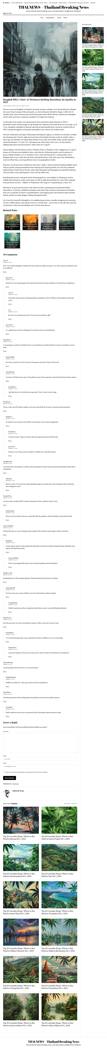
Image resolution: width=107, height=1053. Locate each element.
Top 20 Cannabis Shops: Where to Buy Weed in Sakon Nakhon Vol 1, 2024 (57, 1024)
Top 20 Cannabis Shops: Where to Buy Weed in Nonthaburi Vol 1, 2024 (57, 986)
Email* (5, 763)
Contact (93, 3)
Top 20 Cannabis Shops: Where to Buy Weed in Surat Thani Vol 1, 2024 (19, 912)
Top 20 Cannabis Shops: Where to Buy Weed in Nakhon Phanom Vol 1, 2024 (19, 949)
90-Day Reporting (16, 3)
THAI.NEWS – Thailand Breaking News (53, 7)
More (65, 18)
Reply (5, 272)
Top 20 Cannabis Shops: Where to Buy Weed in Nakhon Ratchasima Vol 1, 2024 (58, 949)
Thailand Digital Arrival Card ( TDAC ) (36, 3)
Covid (59, 18)
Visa (41, 18)
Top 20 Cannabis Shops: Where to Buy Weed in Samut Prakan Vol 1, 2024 (57, 837)
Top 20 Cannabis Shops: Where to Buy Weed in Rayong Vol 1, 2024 (19, 837)
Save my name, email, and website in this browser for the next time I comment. (27, 772)
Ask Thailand (53, 3)
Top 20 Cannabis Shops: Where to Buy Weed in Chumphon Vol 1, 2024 (57, 912)
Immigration (50, 18)
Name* (5, 756)
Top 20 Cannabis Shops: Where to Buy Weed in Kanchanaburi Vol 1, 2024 (19, 874)
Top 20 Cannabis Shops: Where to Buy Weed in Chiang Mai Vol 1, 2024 (19, 986)
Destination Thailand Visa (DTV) (79, 3)
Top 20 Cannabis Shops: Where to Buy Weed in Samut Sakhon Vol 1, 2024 (19, 1024)
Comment (5, 731)
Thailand (15, 784)
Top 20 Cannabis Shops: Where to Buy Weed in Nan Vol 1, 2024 (57, 874)
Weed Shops (62, 3)
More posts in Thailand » (70, 803)
